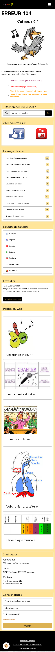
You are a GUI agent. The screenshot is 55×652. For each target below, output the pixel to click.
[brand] (8, 4)
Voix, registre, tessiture (22, 506)
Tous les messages (13, 299)
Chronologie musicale (20, 540)
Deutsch (12, 258)
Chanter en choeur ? (19, 354)
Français (12, 233)
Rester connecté (13, 614)
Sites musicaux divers (27, 210)
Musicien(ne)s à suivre (27, 190)
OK (48, 113)
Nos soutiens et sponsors (27, 177)
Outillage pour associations (27, 203)
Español (11, 246)
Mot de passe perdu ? (10, 619)
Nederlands (13, 264)
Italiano (11, 252)
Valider (27, 625)
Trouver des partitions (27, 216)
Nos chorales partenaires (27, 158)
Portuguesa (13, 270)
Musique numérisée (27, 197)
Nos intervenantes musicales (27, 164)
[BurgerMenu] (49, 4)
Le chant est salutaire (20, 394)
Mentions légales (27, 640)
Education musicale (27, 184)
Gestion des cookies (27, 648)
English (11, 239)
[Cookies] (6, 645)
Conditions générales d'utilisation (27, 644)
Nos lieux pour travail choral (27, 171)
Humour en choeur (18, 439)
